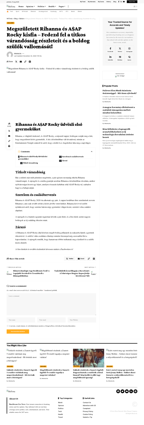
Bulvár (73, 11)
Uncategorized (43, 11)
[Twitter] (121, 1)
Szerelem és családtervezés (73, 157)
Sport (17, 11)
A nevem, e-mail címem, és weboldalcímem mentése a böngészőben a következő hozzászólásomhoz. (42, 326)
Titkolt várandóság (30, 163)
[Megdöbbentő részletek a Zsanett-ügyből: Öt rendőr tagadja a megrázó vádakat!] (55, 358)
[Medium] (120, 58)
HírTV (61, 11)
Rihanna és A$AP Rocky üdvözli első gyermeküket (32, 157)
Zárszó (65, 161)
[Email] (21, 61)
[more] (68, 6)
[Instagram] (129, 50)
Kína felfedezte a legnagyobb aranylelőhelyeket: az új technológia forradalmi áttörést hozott (118, 133)
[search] (130, 6)
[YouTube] (123, 1)
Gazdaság (53, 11)
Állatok (80, 11)
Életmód (33, 11)
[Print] (30, 61)
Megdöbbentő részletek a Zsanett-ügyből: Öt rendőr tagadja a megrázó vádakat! (55, 372)
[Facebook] (119, 1)
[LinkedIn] (110, 58)
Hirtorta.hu (17, 53)
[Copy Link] (25, 61)
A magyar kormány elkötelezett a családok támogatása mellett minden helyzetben (119, 110)
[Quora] (129, 58)
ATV (67, 11)
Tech (11, 11)
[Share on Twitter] (16, 61)
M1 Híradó (25, 11)
